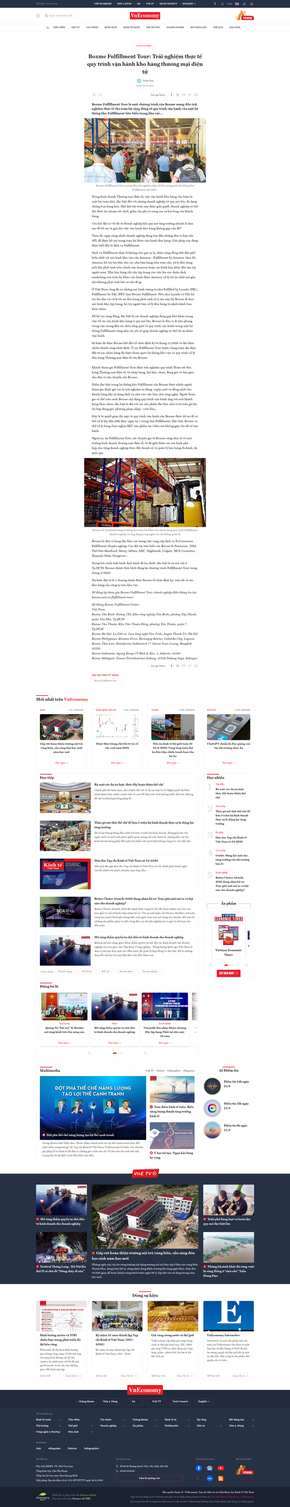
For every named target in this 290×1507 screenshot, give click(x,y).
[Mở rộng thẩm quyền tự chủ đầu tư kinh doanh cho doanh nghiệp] (61, 1200)
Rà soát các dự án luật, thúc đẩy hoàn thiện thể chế (128, 784)
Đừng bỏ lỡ (49, 987)
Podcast (160, 1071)
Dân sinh (234, 27)
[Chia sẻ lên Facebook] (171, 94)
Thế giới (218, 27)
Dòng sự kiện (145, 1296)
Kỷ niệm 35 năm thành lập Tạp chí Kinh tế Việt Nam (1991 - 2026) (117, 1340)
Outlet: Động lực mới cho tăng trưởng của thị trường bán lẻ (232, 859)
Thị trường (153, 27)
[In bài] (94, 94)
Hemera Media (88, 1495)
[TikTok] (244, 3)
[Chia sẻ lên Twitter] (177, 94)
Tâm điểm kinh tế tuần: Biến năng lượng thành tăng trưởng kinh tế (171, 1112)
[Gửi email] (183, 94)
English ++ (189, 4)
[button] (115, 1053)
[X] (222, 3)
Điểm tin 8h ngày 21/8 (235, 1128)
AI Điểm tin (229, 1071)
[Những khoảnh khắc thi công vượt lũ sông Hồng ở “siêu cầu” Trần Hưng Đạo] (228, 1247)
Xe (138, 4)
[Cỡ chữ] (100, 94)
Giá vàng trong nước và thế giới (172, 1335)
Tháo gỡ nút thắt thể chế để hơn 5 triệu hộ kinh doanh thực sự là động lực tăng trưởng (144, 825)
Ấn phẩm (219, 833)
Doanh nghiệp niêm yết (106, 710)
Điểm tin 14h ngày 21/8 (236, 1084)
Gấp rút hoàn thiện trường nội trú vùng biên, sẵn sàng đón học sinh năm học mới (61, 748)
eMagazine (189, 1071)
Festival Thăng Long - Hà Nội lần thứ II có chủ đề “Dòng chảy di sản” (61, 1269)
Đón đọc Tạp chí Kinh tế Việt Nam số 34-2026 (126, 860)
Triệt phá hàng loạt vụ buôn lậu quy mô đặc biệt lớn (226, 1221)
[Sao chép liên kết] (189, 94)
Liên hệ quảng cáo (149, 1478)
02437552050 (127, 1471)
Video (42, 710)
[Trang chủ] (48, 27)
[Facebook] (215, 3)
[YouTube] (237, 3)
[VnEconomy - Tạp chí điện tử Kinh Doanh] (145, 1390)
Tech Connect (168, 4)
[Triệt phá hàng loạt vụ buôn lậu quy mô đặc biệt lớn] (228, 1200)
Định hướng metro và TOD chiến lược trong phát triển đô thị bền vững (60, 1340)
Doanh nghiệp (175, 27)
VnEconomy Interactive (223, 1335)
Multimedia (50, 1071)
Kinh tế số (111, 27)
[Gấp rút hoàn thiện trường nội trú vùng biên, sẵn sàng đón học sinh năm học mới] (145, 1217)
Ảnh (38, 1448)
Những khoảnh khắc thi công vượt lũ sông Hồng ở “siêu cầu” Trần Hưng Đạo (228, 1271)
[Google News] (251, 3)
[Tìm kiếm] (46, 15)
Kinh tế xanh (131, 27)
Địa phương (64, 1024)
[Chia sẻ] (195, 94)
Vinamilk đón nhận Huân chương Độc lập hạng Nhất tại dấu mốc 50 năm (165, 1032)
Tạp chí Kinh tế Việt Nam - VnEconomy (232, 1497)
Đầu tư (76, 27)
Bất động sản (198, 27)
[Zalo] (229, 3)
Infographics (174, 1071)
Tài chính (92, 27)
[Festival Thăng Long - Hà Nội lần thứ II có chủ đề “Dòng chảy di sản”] (61, 1247)
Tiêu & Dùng (124, 4)
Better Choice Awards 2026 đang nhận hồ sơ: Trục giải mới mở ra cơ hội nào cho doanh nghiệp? (143, 901)
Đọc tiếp (47, 778)
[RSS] (220, 1478)
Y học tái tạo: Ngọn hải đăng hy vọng (171, 1155)
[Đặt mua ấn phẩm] (245, 15)
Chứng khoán (103, 4)
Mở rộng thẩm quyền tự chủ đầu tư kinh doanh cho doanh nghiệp (139, 937)
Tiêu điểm (59, 27)
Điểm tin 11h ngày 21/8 (236, 1106)
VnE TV (150, 4)
